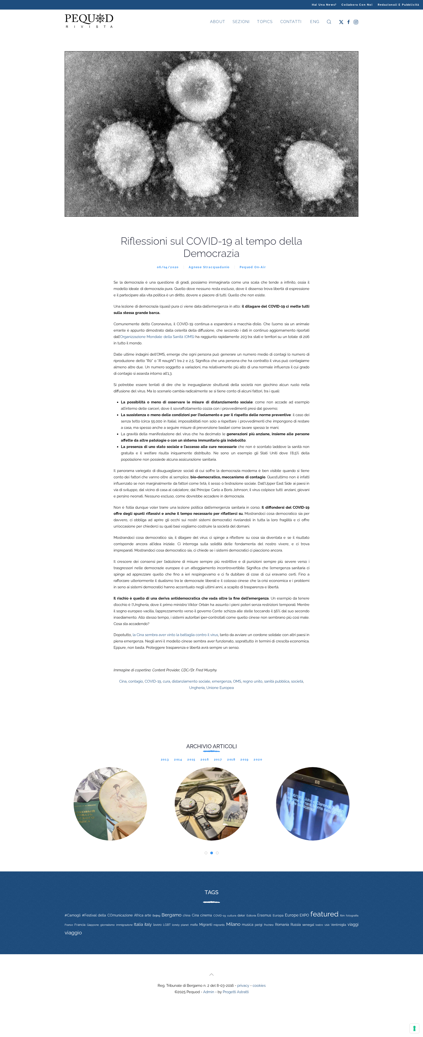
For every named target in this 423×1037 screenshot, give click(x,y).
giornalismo (107, 924)
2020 (258, 759)
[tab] (206, 853)
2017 (218, 759)
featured (324, 914)
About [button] (217, 21)
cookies (259, 985)
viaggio (73, 932)
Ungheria (197, 688)
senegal (308, 925)
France (69, 924)
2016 (204, 759)
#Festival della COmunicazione (107, 915)
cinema (206, 915)
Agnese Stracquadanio (209, 267)
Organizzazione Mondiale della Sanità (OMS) (157, 337)
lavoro (157, 925)
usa (327, 925)
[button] (329, 22)
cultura (231, 915)
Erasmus (264, 915)
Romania (282, 925)
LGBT (167, 925)
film (342, 915)
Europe (291, 915)
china (186, 915)
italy (148, 924)
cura (166, 681)
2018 (231, 759)
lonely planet (180, 925)
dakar (241, 915)
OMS (237, 681)
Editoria (251, 915)
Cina (123, 681)
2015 (191, 759)
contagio (135, 681)
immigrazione (124, 925)
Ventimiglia (338, 925)
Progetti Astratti (236, 992)
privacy (243, 985)
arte (148, 915)
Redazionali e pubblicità (398, 4)
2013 (165, 759)
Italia (138, 924)
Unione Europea (220, 688)
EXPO (304, 915)
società (297, 681)
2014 (178, 759)
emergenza (221, 681)
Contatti (291, 21)
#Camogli (73, 915)
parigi (258, 925)
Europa (278, 915)
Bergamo (171, 914)
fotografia (352, 915)
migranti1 (219, 925)
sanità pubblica (276, 681)
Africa (138, 915)
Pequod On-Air (253, 267)
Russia (296, 924)
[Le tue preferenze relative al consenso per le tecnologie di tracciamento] (414, 1028)
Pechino (269, 924)
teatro (319, 924)
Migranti (205, 925)
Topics (265, 21)
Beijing (156, 915)
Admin (208, 992)
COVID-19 (153, 681)
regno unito (252, 681)
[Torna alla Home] (89, 22)
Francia (79, 925)
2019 (244, 759)
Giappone (93, 925)
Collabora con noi (357, 4)
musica (247, 925)
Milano (233, 924)
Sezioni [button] (241, 21)
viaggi (353, 924)
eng (314, 21)
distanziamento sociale (191, 681)
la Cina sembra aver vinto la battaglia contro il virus (175, 635)
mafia (194, 925)
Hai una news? (324, 4)
